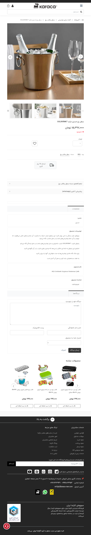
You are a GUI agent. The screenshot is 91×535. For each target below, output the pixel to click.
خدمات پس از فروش (77, 454)
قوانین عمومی (79, 433)
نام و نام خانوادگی (74, 328)
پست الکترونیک (38, 328)
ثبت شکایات (53, 447)
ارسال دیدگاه (74, 350)
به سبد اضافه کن (68, 406)
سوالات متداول (79, 436)
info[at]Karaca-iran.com (64, 487)
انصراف (63, 350)
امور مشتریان (52, 436)
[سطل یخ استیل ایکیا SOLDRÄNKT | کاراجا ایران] (45, 61)
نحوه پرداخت (79, 443)
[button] (9, 5)
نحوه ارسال (80, 447)
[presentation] (83, 111)
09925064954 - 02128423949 (61, 483)
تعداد (80, 138)
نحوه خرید (80, 440)
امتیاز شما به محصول (73, 338)
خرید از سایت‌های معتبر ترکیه (47, 433)
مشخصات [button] (75, 209)
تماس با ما (53, 454)
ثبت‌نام (11, 464)
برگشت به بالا (43, 419)
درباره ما (54, 450)
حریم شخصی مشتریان (49, 440)
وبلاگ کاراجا (53, 443)
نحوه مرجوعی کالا (78, 450)
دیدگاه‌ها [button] (76, 293)
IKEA (79, 154)
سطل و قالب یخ (64, 154)
